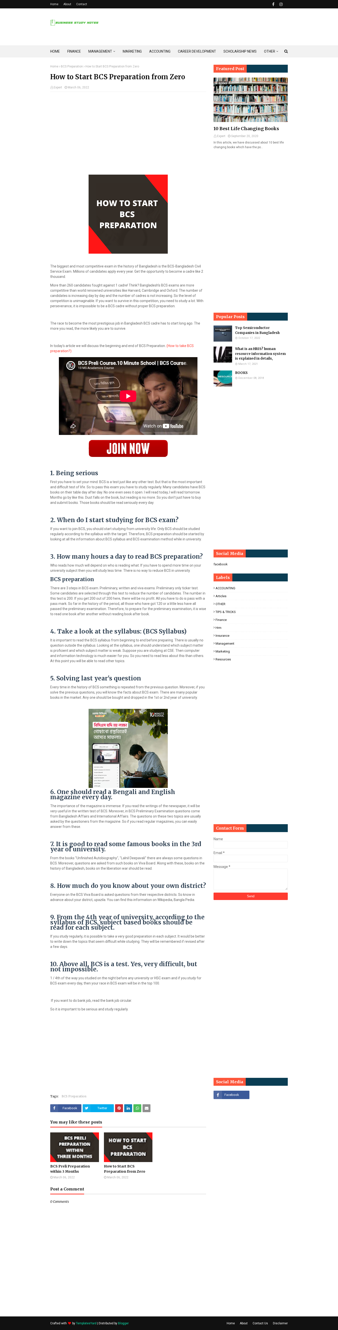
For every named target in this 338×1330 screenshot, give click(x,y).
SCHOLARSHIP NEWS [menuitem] (240, 51)
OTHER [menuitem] (269, 51)
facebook (221, 564)
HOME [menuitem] (55, 51)
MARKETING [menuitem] (132, 51)
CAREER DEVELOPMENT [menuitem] (197, 51)
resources (223, 659)
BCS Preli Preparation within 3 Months (70, 1169)
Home (54, 4)
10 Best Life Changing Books (246, 128)
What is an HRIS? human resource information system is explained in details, (260, 354)
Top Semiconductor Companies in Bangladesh (257, 330)
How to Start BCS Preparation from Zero (124, 1169)
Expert (58, 87)
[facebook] (273, 4)
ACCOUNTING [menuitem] (159, 51)
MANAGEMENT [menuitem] (100, 51)
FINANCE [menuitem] (74, 51)
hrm (218, 628)
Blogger (123, 1323)
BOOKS (241, 373)
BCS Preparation (72, 66)
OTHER (220, 604)
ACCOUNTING (225, 588)
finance (221, 620)
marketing (223, 651)
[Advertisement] (128, 131)
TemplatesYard (86, 1323)
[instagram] (280, 4)
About (67, 4)
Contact (81, 4)
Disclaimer (280, 1323)
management (225, 643)
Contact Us (260, 1323)
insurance (222, 635)
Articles (221, 596)
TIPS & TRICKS (226, 612)
